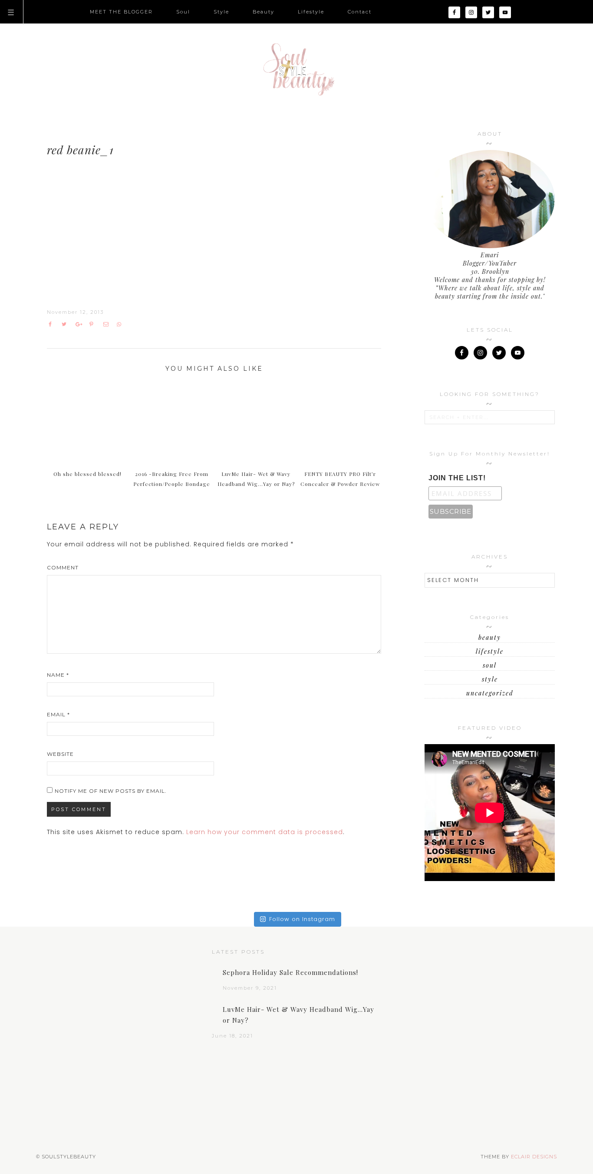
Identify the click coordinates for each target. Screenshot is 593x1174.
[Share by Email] (108, 324)
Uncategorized (490, 693)
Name (58, 675)
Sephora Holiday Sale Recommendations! (290, 972)
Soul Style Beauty (296, 69)
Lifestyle (490, 651)
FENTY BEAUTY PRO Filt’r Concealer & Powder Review (340, 478)
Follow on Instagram (302, 919)
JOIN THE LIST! (457, 478)
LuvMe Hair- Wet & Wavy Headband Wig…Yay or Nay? (256, 478)
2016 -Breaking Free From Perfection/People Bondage (171, 478)
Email (58, 714)
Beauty (489, 637)
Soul (490, 665)
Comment (63, 567)
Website (60, 754)
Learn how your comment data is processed (264, 832)
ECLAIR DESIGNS (534, 1157)
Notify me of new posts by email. (111, 791)
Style (490, 679)
